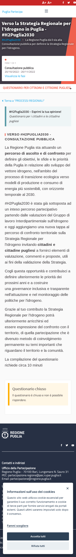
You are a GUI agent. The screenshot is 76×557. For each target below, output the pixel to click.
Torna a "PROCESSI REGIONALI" (24, 100)
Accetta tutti (38, 536)
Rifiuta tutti (38, 545)
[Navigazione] (46, 11)
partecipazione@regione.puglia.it (30, 478)
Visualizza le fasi (15, 76)
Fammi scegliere (17, 525)
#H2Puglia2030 (11, 40)
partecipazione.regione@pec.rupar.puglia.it (34, 475)
